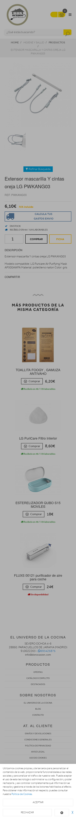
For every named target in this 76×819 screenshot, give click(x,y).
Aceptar (38, 802)
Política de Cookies (21, 794)
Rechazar (27, 812)
